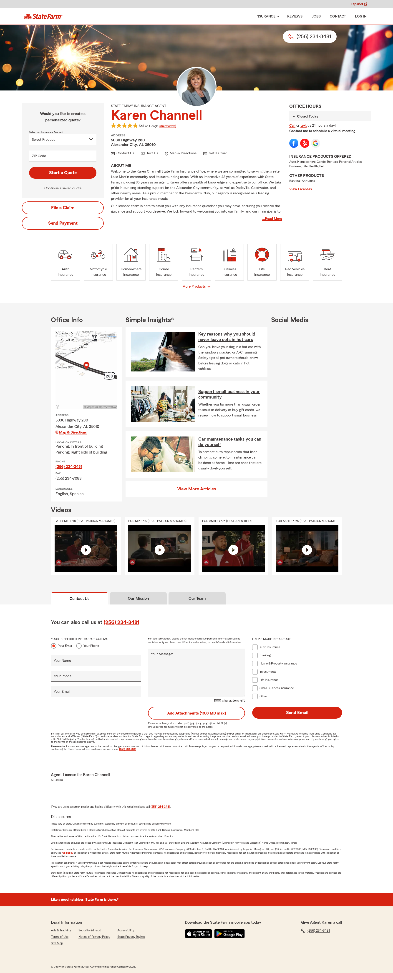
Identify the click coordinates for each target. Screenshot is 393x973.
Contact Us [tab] (79, 599)
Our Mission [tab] (138, 598)
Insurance (265, 16)
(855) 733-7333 (127, 749)
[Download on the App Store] (198, 933)
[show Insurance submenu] (277, 16)
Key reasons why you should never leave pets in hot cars (226, 337)
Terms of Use (59, 936)
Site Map (57, 943)
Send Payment (63, 223)
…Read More (272, 219)
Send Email (297, 712)
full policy (67, 852)
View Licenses (300, 189)
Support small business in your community (229, 394)
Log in (361, 16)
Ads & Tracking (61, 930)
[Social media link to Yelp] (304, 143)
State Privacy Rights (131, 936)
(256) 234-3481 (68, 466)
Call (292, 125)
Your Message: (162, 654)
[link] (43, 16)
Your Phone (91, 645)
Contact (338, 16)
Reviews (294, 16)
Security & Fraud (89, 930)
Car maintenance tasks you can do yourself (229, 442)
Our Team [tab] (197, 598)
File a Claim (63, 208)
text (303, 125)
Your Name (62, 660)
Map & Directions (73, 432)
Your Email (65, 645)
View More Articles (196, 489)
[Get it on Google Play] (229, 933)
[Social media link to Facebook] (293, 143)
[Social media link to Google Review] (315, 143)
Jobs (316, 16)
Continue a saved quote (62, 188)
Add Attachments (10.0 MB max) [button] (196, 713)
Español (357, 4)
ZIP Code (39, 156)
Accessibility (125, 930)
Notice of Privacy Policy (94, 936)
